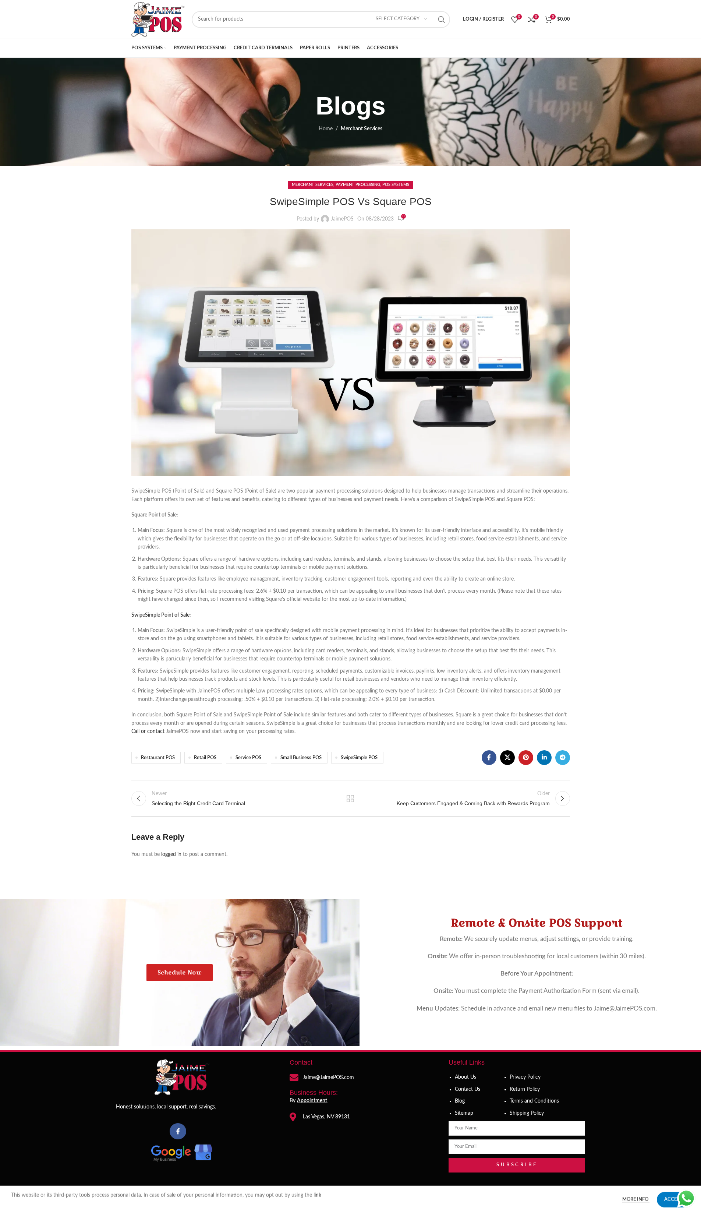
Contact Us (467, 1089)
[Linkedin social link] (544, 757)
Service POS (248, 757)
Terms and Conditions (534, 1101)
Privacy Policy (525, 1077)
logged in (171, 854)
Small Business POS (301, 757)
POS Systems (395, 185)
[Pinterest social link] (525, 757)
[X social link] (507, 757)
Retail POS (205, 757)
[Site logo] (157, 19)
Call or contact (147, 731)
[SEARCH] (441, 19)
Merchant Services (361, 128)
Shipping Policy (527, 1113)
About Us (465, 1077)
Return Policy (525, 1089)
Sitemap (464, 1113)
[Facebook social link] (489, 757)
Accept (673, 1199)
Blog (460, 1101)
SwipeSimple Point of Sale (160, 615)
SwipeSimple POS (359, 757)
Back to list (350, 798)
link (318, 1195)
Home (326, 128)
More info (635, 1199)
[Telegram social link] (562, 757)
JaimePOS (342, 219)
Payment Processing (358, 185)
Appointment (312, 1100)
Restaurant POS (158, 757)
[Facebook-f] (178, 1131)
